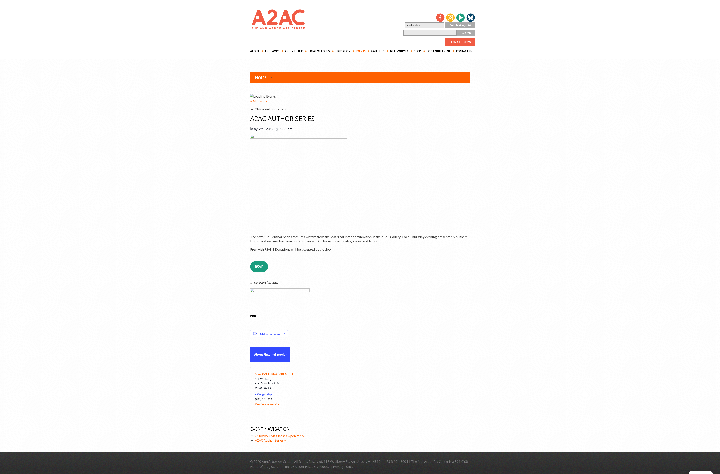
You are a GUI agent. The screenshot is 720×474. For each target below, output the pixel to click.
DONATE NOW (460, 42)
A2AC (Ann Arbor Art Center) (275, 374)
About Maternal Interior (270, 354)
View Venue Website (267, 404)
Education (342, 51)
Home (260, 77)
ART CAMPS (272, 51)
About (254, 51)
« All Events (258, 101)
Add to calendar (270, 334)
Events (361, 51)
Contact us (464, 51)
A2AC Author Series (270, 440)
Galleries (377, 51)
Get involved (399, 51)
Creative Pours (319, 51)
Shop (417, 51)
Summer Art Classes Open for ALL (281, 436)
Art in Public (294, 51)
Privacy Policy (343, 466)
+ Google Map (263, 394)
